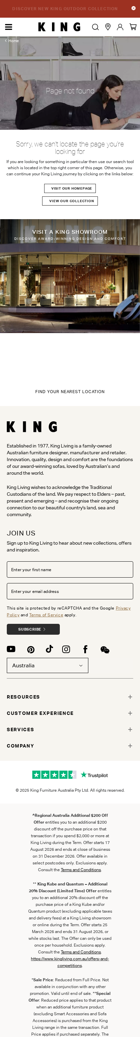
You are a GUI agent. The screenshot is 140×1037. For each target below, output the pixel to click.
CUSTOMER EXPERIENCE (40, 713)
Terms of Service (46, 614)
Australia (23, 665)
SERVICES (20, 729)
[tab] (70, 697)
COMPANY (20, 746)
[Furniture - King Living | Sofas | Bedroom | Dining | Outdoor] (59, 27)
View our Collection (71, 201)
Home (13, 40)
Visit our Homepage (71, 188)
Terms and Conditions (81, 951)
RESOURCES (23, 697)
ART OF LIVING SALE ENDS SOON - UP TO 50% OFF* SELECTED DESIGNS (65, 8)
